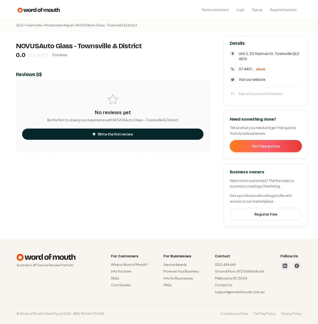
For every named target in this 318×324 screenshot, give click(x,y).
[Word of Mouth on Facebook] (296, 265)
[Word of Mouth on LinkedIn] (284, 265)
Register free (265, 214)
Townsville (33, 25)
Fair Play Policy (264, 314)
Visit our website (252, 79)
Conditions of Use (234, 314)
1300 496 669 (225, 265)
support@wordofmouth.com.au (240, 292)
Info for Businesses (178, 278)
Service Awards (175, 265)
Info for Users (121, 271)
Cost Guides (121, 285)
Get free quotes (266, 146)
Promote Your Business (181, 271)
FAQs (115, 278)
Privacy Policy (291, 314)
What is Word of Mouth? (129, 265)
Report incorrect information (261, 94)
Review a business (215, 10)
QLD (19, 25)
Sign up (257, 10)
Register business (283, 10)
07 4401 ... (252, 69)
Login (240, 10)
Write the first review (115, 134)
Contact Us (224, 285)
